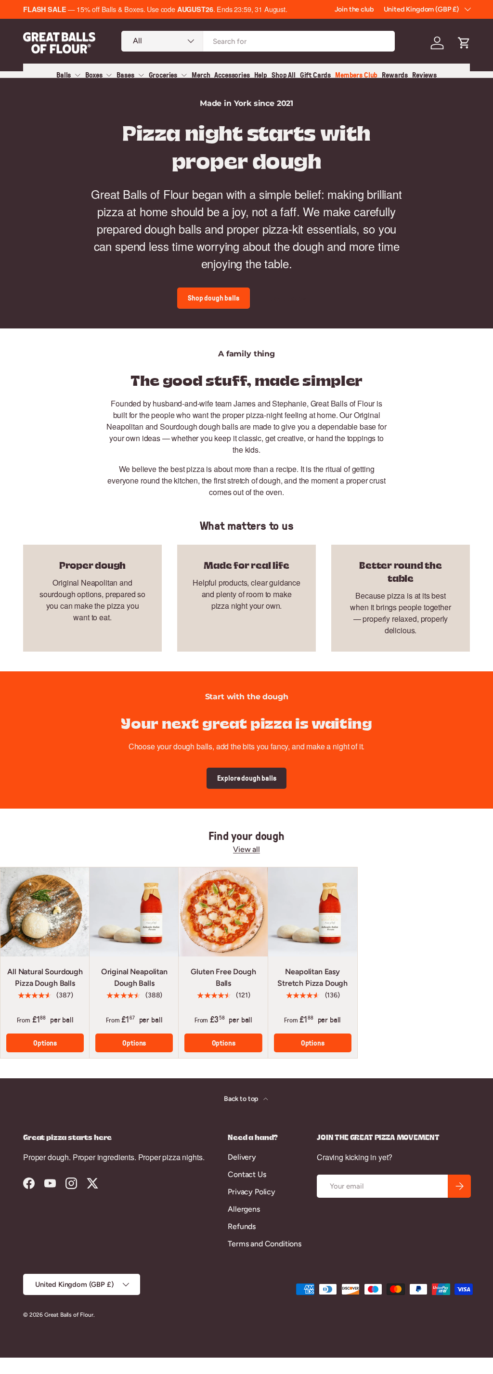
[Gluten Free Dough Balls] (223, 911)
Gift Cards (315, 75)
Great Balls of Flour (68, 1314)
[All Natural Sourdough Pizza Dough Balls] (45, 911)
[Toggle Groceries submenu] (184, 75)
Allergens (244, 1209)
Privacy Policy (251, 1191)
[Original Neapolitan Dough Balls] (134, 911)
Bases (125, 75)
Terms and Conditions (264, 1243)
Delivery (242, 1157)
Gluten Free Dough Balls (223, 977)
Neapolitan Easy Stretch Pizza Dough (312, 977)
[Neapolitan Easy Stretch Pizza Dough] (312, 911)
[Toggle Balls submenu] (77, 75)
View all (246, 849)
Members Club (356, 75)
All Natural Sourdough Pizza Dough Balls (45, 977)
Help (260, 75)
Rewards (395, 75)
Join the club (354, 9)
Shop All (284, 75)
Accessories (231, 75)
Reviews (424, 75)
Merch (201, 75)
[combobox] (258, 41)
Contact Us (247, 1174)
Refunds (242, 1226)
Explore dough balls (246, 778)
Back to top (241, 1099)
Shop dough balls (213, 298)
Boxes (93, 75)
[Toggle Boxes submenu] (109, 75)
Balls (63, 75)
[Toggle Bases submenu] (141, 75)
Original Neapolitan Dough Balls (134, 977)
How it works (286, 298)
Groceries (163, 75)
